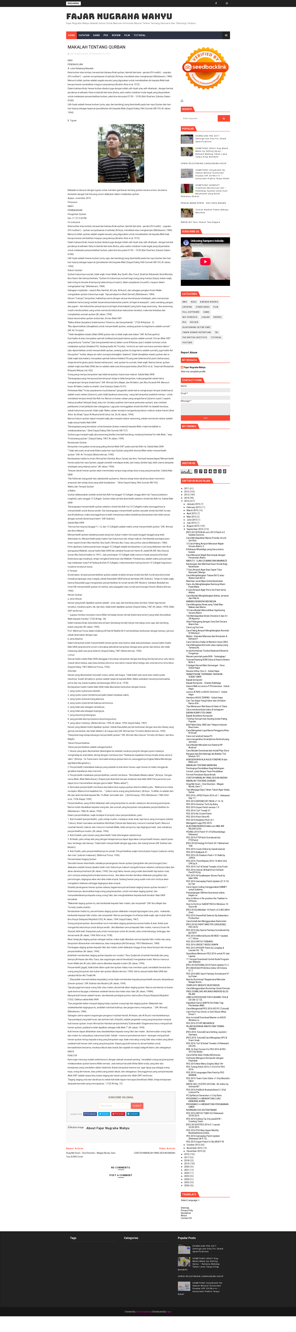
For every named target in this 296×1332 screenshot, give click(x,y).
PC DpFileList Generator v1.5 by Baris (204, 1095)
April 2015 (192, 513)
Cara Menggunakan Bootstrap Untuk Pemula (208, 988)
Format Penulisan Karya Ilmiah (201, 774)
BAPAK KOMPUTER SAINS (199, 712)
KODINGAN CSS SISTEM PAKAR (201, 1110)
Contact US (186, 1218)
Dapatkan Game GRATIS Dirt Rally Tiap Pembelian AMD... (205, 1004)
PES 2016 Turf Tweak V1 (198, 810)
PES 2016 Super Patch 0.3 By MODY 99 (205, 1141)
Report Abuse (189, 352)
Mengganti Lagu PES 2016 (199, 823)
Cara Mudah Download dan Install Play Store (207, 750)
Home (71, 35)
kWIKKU (218, 317)
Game (96, 35)
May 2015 (192, 516)
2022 (187, 1173)
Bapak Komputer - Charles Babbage (203, 683)
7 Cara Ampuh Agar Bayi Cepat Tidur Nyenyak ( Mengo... (204, 571)
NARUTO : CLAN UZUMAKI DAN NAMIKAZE (206, 561)
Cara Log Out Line (194, 627)
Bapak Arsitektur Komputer (199, 716)
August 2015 (193, 526)
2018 (187, 1160)
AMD (184, 302)
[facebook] (216, 3)
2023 (187, 1176)
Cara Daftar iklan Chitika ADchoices (203, 1055)
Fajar (168, 1311)
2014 (187, 498)
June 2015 (192, 520)
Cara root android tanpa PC (199, 736)
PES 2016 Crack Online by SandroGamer (205, 849)
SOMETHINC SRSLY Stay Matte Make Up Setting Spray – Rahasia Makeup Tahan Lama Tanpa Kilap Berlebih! (199, 1264)
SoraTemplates (143, 1311)
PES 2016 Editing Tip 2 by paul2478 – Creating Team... (204, 1120)
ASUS (193, 302)
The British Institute (194, 337)
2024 (187, 1179)
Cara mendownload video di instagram (205, 709)
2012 (187, 491)
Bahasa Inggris (209, 302)
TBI (216, 332)
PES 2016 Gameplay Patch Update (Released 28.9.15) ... (203, 1137)
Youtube (187, 342)
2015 (187, 501)
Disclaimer (186, 1213)
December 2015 (195, 1151)
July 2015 (192, 523)
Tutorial (140, 35)
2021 (187, 1170)
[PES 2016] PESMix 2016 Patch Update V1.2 (207, 965)
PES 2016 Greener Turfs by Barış (202, 804)
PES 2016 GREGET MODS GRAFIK (202, 944)
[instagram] (227, 3)
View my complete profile (193, 371)
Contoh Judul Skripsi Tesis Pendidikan (204, 771)
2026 (187, 1185)
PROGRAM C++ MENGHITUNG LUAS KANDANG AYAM (203, 1099)
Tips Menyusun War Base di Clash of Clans (206, 706)
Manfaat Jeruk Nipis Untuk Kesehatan (204, 581)
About (184, 1215)
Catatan (84, 35)
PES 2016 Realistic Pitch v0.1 (200, 820)
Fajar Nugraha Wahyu (119, 16)
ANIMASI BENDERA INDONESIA (201, 601)
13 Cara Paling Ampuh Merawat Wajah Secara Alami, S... (205, 545)
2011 (187, 488)
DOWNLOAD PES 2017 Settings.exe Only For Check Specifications (210, 139)
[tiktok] (221, 3)
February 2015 (194, 507)
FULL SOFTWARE (191, 312)
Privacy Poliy (187, 1210)
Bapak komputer (194, 680)
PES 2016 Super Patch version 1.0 (202, 807)
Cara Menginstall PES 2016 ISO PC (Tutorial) (207, 1008)
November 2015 (195, 1148)
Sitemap (185, 1208)
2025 (187, 1182)
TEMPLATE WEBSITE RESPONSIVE (203, 985)
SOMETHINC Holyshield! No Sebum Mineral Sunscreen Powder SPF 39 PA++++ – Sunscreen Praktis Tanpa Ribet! (200, 1288)
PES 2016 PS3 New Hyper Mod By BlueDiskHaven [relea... (202, 1131)
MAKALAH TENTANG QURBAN (201, 781)
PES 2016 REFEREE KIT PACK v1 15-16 (204, 801)
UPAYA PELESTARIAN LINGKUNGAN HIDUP (203, 163)
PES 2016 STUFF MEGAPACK (200, 1023)
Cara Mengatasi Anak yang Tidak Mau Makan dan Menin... (204, 605)
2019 (187, 1163)
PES (106, 35)
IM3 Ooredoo (190, 317)
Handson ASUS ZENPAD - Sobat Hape (204, 697)
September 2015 (195, 529)
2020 (187, 1166)
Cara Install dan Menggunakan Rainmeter (206, 921)
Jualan (205, 317)
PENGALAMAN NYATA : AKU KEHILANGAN (203, 203)
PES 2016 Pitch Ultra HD (197, 816)
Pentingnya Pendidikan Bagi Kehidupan (205, 768)
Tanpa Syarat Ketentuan (196, 332)
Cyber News (203, 307)
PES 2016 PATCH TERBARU (199, 941)
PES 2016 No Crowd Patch (199, 813)
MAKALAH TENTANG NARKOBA (201, 765)
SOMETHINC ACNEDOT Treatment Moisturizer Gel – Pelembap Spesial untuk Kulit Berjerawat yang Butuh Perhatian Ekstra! (204, 191)
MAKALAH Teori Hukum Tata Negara (200, 222)
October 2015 (193, 1145)
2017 (187, 1157)
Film (127, 35)
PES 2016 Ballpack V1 (196, 852)
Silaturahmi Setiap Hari (196, 327)
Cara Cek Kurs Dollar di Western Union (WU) (207, 642)
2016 (187, 1154)
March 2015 (193, 510)
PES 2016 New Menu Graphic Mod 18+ (204, 1063)
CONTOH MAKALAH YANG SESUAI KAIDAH (206, 777)
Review (116, 35)
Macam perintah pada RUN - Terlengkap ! (206, 656)
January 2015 (194, 504)
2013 (187, 494)
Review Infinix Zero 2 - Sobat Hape (202, 671)
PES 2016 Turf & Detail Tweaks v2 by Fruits (207, 866)
